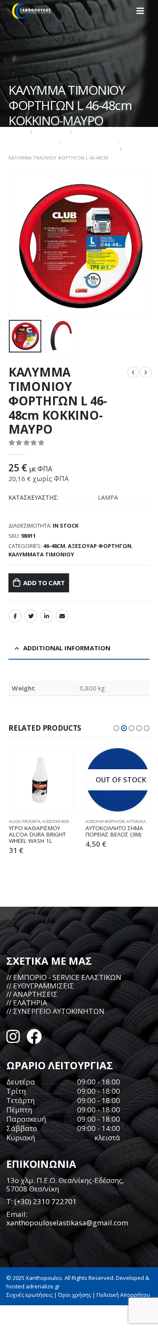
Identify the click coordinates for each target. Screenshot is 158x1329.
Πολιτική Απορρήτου (123, 1295)
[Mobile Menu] (143, 11)
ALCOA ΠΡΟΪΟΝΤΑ (24, 821)
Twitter (30, 616)
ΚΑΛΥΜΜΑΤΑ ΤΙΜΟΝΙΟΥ (41, 554)
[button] (116, 728)
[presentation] (19, 246)
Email (62, 616)
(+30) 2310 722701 (45, 1201)
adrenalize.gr (43, 1286)
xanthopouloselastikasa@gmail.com (67, 1222)
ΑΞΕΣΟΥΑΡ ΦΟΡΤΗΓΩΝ (99, 546)
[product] (41, 780)
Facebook (15, 616)
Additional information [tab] (66, 648)
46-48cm (54, 546)
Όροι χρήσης (74, 1295)
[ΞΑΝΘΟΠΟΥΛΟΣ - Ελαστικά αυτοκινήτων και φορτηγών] (31, 11)
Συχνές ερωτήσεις (29, 1295)
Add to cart (44, 582)
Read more (135, 762)
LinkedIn (47, 616)
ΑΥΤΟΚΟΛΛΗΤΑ (139, 821)
